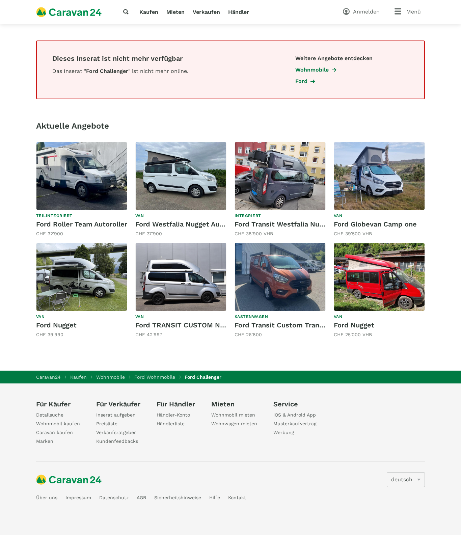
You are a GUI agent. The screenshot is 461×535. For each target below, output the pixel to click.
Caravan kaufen (54, 432)
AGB (141, 497)
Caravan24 (48, 377)
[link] (81, 189)
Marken (44, 441)
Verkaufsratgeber (116, 432)
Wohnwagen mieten (234, 423)
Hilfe (214, 497)
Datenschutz (114, 497)
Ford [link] (301, 81)
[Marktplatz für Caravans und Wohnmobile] (69, 12)
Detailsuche (49, 415)
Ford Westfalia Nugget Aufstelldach (194, 224)
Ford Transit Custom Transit (281, 325)
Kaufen (148, 12)
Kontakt (237, 497)
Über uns (46, 497)
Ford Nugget (56, 325)
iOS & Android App (294, 415)
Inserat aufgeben (116, 415)
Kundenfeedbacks (117, 441)
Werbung (283, 432)
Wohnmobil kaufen (58, 423)
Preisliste (106, 423)
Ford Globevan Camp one (375, 224)
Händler (238, 12)
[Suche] (127, 11)
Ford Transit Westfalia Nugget (284, 224)
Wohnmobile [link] (312, 69)
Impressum (78, 497)
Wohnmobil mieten (233, 415)
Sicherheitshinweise (177, 497)
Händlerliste (171, 423)
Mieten (175, 12)
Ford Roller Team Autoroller (81, 224)
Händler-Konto (173, 415)
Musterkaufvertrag (294, 423)
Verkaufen (206, 12)
